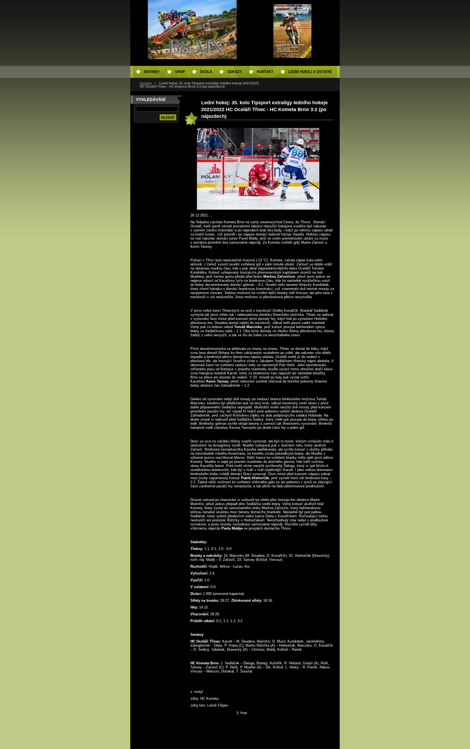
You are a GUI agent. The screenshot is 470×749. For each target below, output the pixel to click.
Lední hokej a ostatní (310, 72)
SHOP (180, 72)
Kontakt (265, 72)
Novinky (146, 83)
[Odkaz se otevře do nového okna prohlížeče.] (258, 208)
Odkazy (234, 72)
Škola (206, 72)
